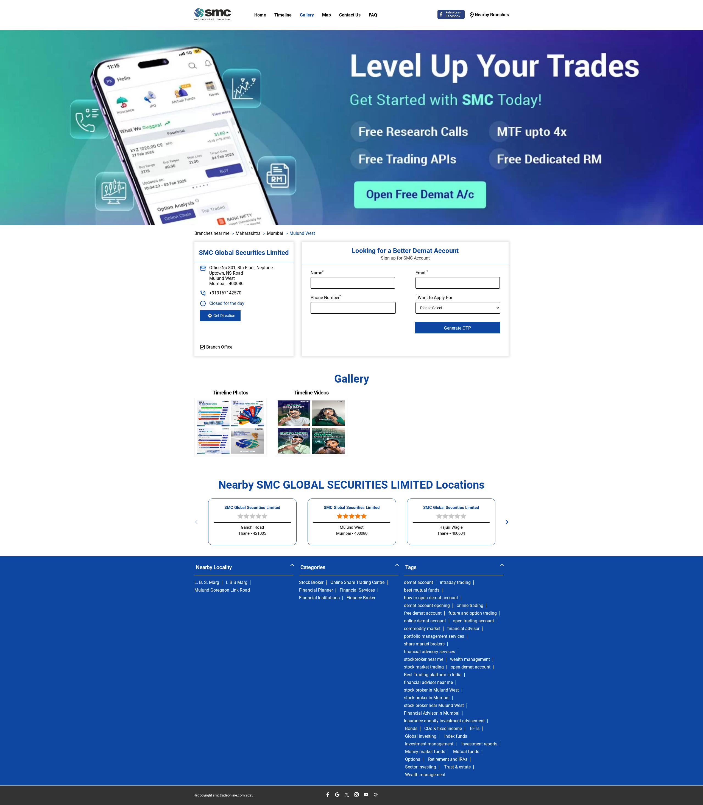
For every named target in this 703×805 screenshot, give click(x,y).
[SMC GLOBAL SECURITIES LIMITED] (212, 14)
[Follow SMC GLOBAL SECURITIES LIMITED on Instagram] (356, 794)
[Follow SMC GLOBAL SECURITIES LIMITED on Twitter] (346, 794)
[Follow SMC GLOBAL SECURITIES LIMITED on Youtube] (365, 794)
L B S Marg (236, 582)
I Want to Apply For (433, 297)
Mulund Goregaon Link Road (222, 590)
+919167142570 (225, 293)
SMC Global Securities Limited (252, 507)
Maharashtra (248, 233)
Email (421, 272)
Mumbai (275, 233)
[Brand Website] (375, 794)
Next (505, 522)
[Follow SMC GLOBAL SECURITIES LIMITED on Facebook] (327, 794)
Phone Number (326, 297)
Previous (197, 522)
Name (317, 272)
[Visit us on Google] (337, 794)
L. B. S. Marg (206, 582)
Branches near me (211, 233)
